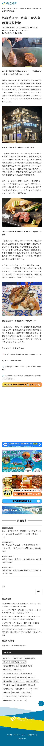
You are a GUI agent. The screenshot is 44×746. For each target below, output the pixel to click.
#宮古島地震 (7, 681)
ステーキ (21, 8)
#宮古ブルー (7, 658)
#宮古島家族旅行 (9, 677)
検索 (3, 586)
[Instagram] (36, 735)
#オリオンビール (20, 700)
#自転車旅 (6, 693)
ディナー (17, 30)
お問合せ (31, 735)
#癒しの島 (15, 693)
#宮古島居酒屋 (30, 658)
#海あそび (31, 677)
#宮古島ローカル (9, 685)
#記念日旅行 (18, 658)
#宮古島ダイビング (19, 662)
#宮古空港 (6, 662)
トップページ (6, 8)
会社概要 (9, 735)
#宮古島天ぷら (8, 689)
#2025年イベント (24, 696)
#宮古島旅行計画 (26, 673)
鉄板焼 (20, 33)
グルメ (15, 8)
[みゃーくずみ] (9, 3)
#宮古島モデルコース (10, 666)
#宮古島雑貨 (21, 677)
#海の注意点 (26, 693)
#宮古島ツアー (19, 670)
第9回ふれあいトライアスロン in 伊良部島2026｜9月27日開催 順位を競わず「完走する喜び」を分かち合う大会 (22, 632)
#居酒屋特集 (19, 689)
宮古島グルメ (9, 33)
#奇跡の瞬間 (7, 700)
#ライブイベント (32, 689)
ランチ (26, 30)
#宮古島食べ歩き (26, 666)
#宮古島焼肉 (7, 670)
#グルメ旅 (31, 685)
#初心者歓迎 (21, 685)
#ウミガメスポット (9, 696)
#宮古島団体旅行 (32, 681)
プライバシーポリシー (21, 735)
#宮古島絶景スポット (10, 673)
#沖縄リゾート (19, 681)
